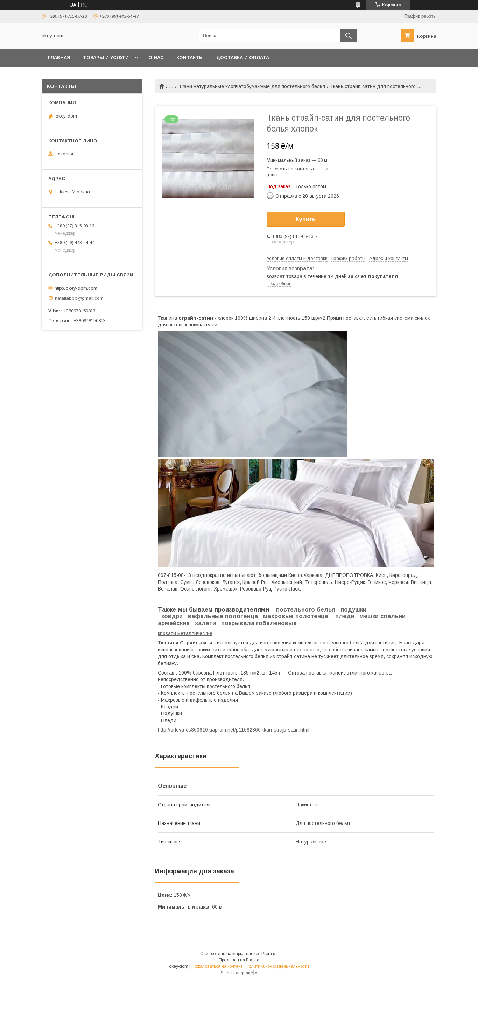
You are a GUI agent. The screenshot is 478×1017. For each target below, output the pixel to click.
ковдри (172, 616)
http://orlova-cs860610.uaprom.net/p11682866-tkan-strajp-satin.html (233, 730)
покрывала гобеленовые (258, 623)
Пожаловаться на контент (216, 966)
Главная (59, 57)
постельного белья (304, 609)
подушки (352, 609)
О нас (156, 57)
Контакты (190, 57)
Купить (306, 219)
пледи (343, 616)
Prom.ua (269, 953)
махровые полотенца (295, 616)
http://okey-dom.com (76, 288)
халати (205, 623)
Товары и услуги (106, 57)
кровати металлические (185, 633)
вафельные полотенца (222, 616)
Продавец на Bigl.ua (239, 960)
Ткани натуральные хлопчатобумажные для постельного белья (251, 86)
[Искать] (348, 35)
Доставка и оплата (242, 57)
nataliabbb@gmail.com (79, 298)
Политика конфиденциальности (277, 966)
